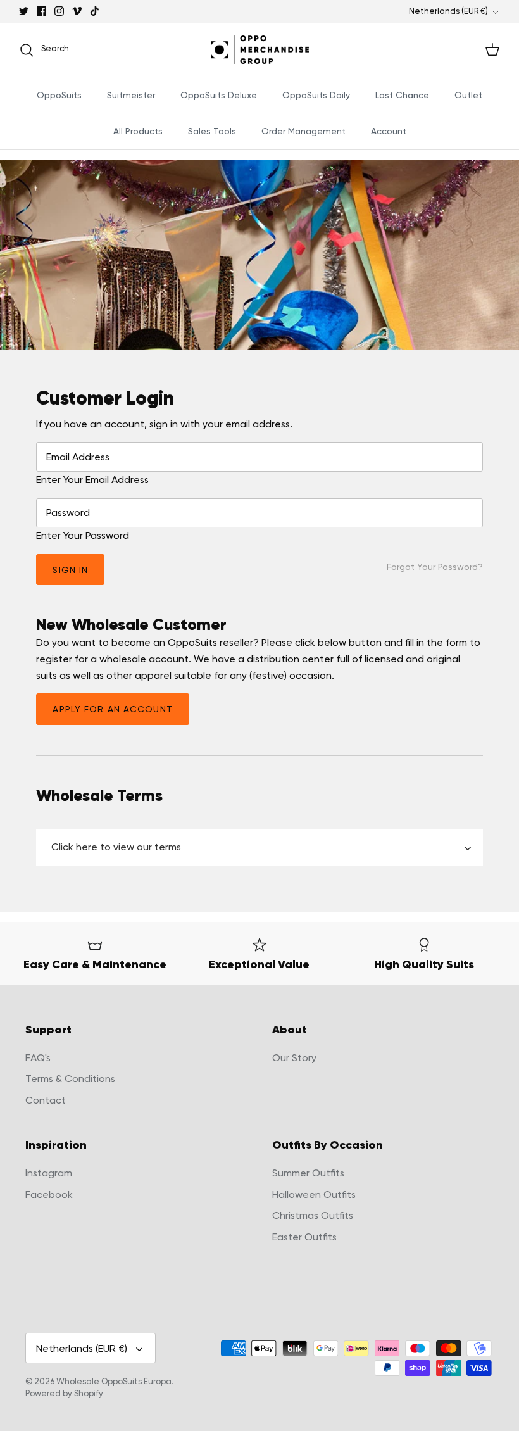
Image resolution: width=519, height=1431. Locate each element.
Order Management (303, 131)
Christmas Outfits (312, 1215)
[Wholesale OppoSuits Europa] (260, 50)
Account (388, 131)
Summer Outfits (308, 1173)
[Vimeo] (77, 11)
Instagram (48, 1173)
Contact (45, 1100)
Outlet (468, 95)
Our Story (294, 1058)
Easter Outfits (304, 1237)
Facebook (49, 1194)
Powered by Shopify (64, 1393)
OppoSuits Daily (316, 95)
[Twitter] (23, 11)
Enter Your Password (82, 535)
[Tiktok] (94, 11)
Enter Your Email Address (92, 480)
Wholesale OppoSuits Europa (114, 1381)
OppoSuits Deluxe (218, 95)
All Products (138, 131)
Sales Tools (212, 131)
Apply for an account (112, 709)
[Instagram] (59, 11)
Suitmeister (131, 95)
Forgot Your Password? (435, 566)
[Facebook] (41, 11)
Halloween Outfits (314, 1194)
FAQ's (38, 1058)
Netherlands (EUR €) (448, 11)
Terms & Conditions (70, 1079)
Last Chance (402, 95)
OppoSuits (59, 95)
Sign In (70, 570)
